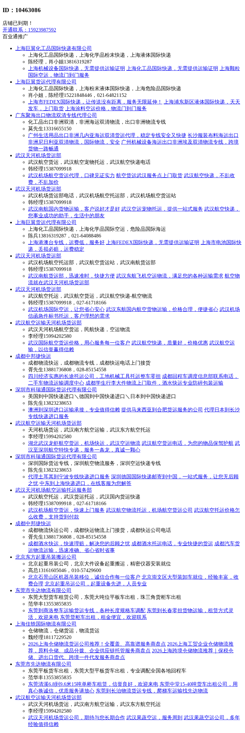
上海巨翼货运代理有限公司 (46, 81)
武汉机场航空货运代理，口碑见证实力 (71, 175)
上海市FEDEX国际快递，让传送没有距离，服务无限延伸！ (95, 102)
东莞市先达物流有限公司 (43, 590)
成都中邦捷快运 (33, 356)
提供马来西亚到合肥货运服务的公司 (162, 409)
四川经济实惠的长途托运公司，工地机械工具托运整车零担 (94, 376)
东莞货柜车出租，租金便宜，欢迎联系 (103, 617)
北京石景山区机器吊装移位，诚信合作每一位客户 (84, 577)
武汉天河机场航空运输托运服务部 (53, 490)
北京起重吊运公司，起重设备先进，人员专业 (96, 583)
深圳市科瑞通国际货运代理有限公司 (56, 389)
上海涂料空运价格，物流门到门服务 (106, 108)
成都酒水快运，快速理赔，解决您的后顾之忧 (79, 543)
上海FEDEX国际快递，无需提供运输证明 (152, 242)
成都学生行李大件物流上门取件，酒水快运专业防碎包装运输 (154, 383)
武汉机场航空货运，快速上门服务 (66, 510)
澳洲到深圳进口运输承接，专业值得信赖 (74, 409)
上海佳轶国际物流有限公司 (46, 624)
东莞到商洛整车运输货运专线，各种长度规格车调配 (86, 610)
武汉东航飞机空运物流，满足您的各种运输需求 (169, 276)
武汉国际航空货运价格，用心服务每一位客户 (79, 342)
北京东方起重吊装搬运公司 (46, 557)
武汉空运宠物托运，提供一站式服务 (162, 209)
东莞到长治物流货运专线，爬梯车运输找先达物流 (152, 690)
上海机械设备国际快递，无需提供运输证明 (76, 68)
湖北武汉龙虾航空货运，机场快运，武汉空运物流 (84, 443)
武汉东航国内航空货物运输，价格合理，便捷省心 (162, 309)
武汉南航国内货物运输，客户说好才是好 (74, 209)
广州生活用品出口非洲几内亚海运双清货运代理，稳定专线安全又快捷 (107, 135)
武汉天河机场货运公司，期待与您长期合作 (76, 717)
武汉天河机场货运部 (38, 155)
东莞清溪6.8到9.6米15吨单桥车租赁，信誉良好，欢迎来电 (93, 684)
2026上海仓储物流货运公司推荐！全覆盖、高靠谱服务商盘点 (97, 644)
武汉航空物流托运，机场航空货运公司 (149, 510)
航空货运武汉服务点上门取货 (149, 175)
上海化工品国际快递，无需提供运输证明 (172, 68)
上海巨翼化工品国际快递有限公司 (53, 48)
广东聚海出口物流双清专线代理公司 (56, 115)
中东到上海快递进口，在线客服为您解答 (85, 483)
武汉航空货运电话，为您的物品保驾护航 (188, 443)
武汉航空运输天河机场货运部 (48, 322)
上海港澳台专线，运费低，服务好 (66, 242)
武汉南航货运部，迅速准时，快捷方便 (71, 276)
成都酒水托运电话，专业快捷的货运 (172, 543)
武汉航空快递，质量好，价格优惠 (169, 342)
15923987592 (29, 30)
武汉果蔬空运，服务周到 (154, 717)
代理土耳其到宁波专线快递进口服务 (69, 476)
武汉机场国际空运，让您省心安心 (66, 309)
